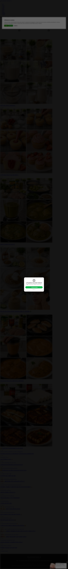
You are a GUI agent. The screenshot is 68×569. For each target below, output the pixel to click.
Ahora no (34, 289)
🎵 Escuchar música (34, 287)
